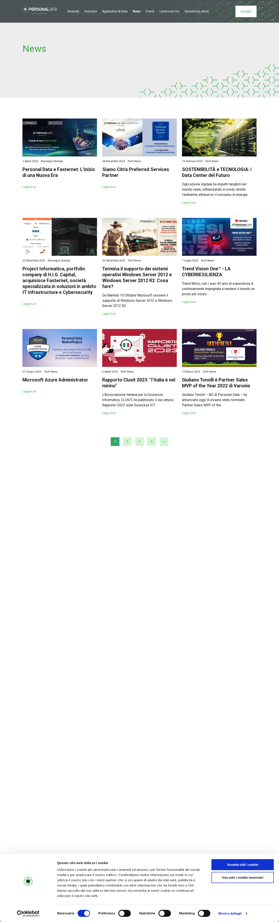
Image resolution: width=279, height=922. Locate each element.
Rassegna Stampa (52, 161)
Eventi (150, 11)
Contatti (246, 11)
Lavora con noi (169, 11)
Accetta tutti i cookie (242, 864)
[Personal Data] (39, 10)
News (137, 11)
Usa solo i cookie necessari (242, 877)
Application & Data (115, 11)
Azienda (73, 11)
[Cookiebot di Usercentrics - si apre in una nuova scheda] (28, 913)
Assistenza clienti (197, 11)
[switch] (124, 913)
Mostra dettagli (230, 913)
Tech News (134, 161)
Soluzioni (90, 11)
